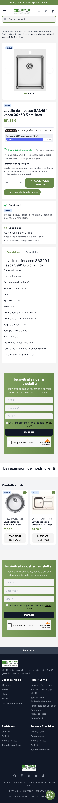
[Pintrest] (29, 776)
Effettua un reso (9, 740)
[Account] (39, 11)
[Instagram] (22, 776)
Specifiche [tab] (32, 252)
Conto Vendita (38, 718)
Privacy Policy (37, 731)
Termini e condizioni (11, 745)
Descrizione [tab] (13, 252)
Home (4, 31)
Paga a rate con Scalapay (43, 705)
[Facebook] (14, 776)
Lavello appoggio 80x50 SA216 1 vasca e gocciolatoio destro (43, 524)
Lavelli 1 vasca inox (18, 34)
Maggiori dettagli (15, 538)
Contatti (6, 731)
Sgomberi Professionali (42, 685)
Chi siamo (6, 685)
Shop (11, 31)
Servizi (5, 689)
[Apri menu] (5, 11)
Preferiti (5, 736)
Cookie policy (37, 736)
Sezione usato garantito (13, 703)
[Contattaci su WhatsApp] (50, 795)
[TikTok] (43, 776)
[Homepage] (22, 11)
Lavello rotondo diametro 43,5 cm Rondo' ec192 (12, 524)
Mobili (19, 31)
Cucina (27, 31)
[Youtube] (36, 776)
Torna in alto (29, 650)
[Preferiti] (46, 11)
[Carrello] (53, 11)
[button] (50, 70)
